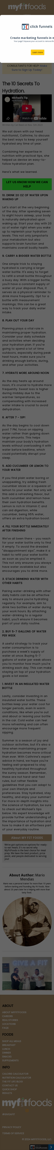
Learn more (37, 52)
